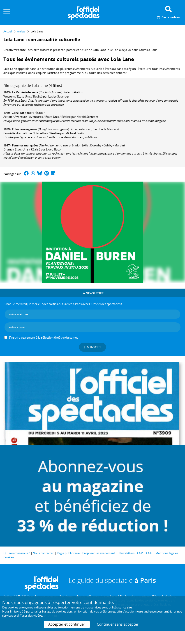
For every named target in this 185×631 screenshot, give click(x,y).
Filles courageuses (24, 129)
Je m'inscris (92, 347)
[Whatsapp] (33, 174)
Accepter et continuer (66, 624)
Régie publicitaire (68, 553)
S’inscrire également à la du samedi (44, 337)
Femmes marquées (25, 145)
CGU (149, 553)
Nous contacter (43, 553)
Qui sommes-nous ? (16, 553)
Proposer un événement (98, 553)
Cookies (8, 557)
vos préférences (104, 611)
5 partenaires (33, 611)
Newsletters (126, 553)
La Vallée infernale (25, 92)
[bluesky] (40, 174)
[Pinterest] (47, 174)
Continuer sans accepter (118, 624)
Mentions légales (166, 553)
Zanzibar (18, 113)
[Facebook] (26, 174)
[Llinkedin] (53, 174)
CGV (140, 553)
